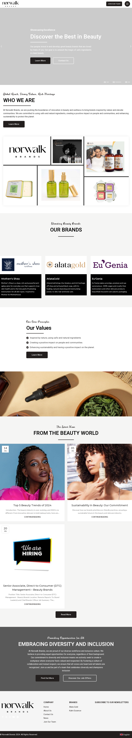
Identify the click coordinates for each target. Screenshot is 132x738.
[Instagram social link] (10, 717)
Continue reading (32, 517)
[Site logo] (10, 4)
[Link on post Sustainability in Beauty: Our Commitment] (99, 472)
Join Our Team (114, 4)
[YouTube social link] (14, 717)
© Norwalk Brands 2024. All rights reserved (18, 734)
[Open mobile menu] (127, 3)
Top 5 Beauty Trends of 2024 (32, 505)
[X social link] (6, 717)
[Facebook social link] (2, 717)
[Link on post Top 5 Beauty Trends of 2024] (32, 472)
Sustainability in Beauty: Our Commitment (100, 505)
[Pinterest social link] (17, 717)
